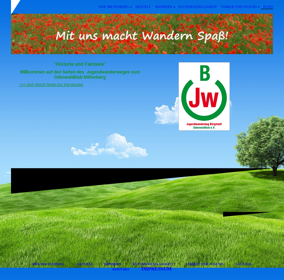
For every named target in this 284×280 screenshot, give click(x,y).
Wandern (163, 7)
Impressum (156, 268)
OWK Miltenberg (113, 7)
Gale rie (243, 264)
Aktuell (143, 7)
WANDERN (112, 264)
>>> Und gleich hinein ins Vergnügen (51, 84)
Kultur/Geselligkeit (197, 7)
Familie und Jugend (239, 7)
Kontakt (120, 269)
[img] (142, 34)
